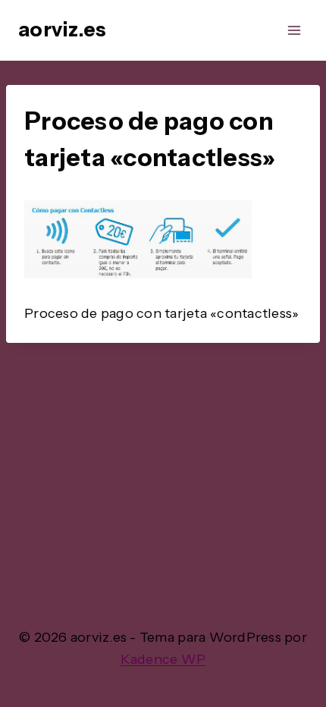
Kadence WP (163, 659)
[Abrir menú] (294, 30)
